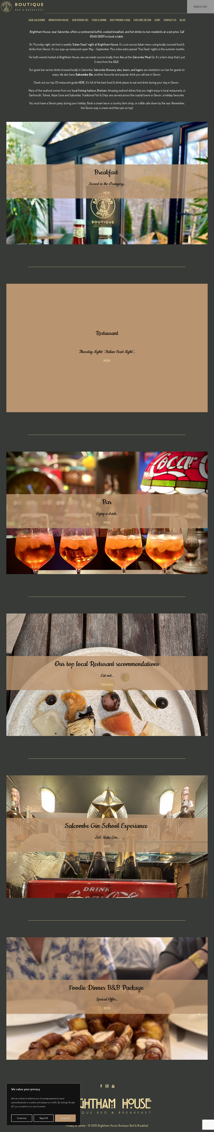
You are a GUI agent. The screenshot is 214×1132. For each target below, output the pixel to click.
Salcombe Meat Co (144, 57)
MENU (106, 193)
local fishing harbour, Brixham (89, 90)
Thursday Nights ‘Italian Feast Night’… (107, 352)
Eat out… (106, 675)
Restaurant (107, 333)
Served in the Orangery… (106, 184)
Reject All (44, 1118)
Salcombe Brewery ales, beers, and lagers (118, 70)
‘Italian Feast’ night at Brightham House (95, 44)
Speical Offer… (107, 999)
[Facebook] (100, 1086)
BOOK (107, 846)
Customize (21, 1118)
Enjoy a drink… (107, 514)
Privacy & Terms (75, 1125)
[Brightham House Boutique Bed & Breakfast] (107, 1106)
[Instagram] (107, 1086)
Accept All (65, 1118)
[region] (43, 1104)
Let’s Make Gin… (107, 837)
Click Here (107, 684)
